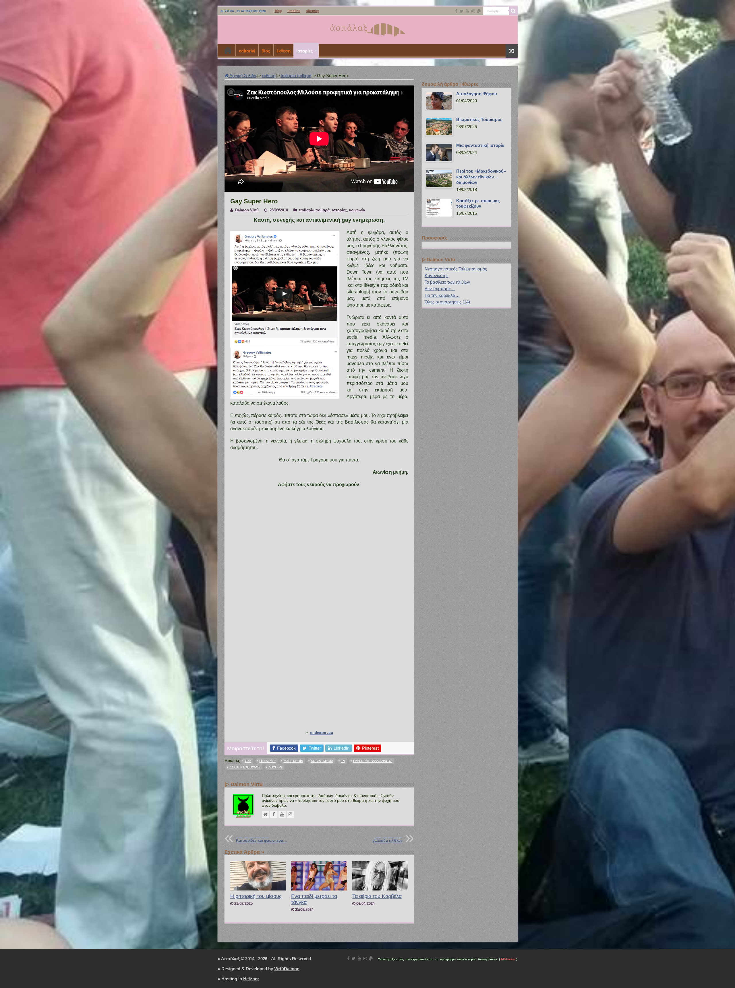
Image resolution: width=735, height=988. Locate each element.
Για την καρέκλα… (442, 295)
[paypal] (479, 11)
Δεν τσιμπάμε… (440, 288)
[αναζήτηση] (513, 11)
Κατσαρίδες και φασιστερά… (261, 839)
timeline (293, 11)
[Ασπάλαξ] (367, 29)
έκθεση (283, 50)
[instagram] (473, 11)
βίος (266, 50)
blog (278, 11)
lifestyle (267, 761)
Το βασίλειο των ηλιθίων (447, 282)
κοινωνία (357, 210)
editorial (247, 50)
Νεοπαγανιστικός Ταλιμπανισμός (456, 268)
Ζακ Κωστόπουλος (244, 767)
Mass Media (293, 761)
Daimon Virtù (247, 210)
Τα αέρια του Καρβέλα (377, 896)
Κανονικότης (436, 275)
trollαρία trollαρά (296, 75)
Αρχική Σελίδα (242, 75)
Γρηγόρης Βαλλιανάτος (372, 761)
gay (248, 761)
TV (343, 761)
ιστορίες (304, 50)
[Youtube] (467, 11)
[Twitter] (461, 11)
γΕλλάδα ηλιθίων (387, 839)
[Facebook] (456, 11)
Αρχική (227, 50)
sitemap (312, 11)
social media (322, 761)
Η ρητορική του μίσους (256, 896)
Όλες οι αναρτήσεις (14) (447, 301)
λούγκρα (275, 767)
